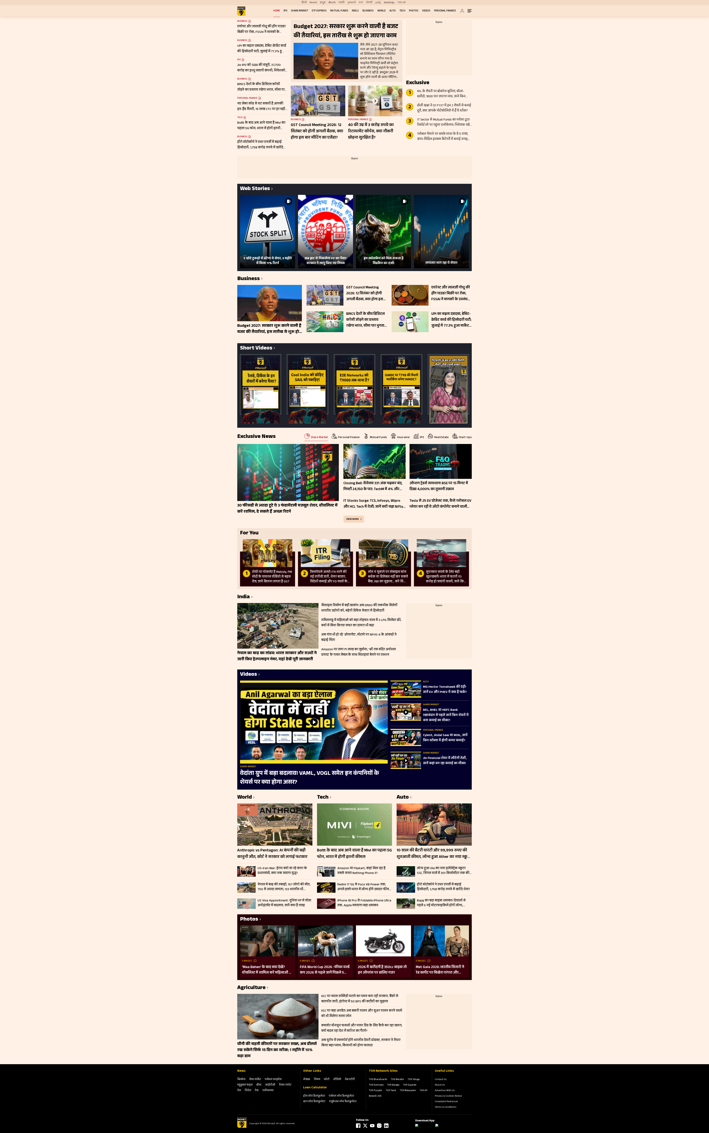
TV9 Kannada (376, 1085)
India (243, 597)
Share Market (299, 11)
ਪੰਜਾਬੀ (369, 3)
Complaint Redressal (446, 1102)
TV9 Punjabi (375, 1091)
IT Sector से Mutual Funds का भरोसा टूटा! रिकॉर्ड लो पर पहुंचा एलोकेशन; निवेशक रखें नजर (443, 122)
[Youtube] (372, 1125)
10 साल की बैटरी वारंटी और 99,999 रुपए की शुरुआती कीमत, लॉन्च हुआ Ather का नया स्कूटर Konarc (434, 854)
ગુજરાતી (351, 3)
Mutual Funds (339, 11)
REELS (355, 11)
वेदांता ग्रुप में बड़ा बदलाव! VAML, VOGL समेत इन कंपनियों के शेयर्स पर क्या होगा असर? (309, 778)
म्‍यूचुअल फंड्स (245, 1085)
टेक (257, 1090)
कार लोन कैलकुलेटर (314, 1101)
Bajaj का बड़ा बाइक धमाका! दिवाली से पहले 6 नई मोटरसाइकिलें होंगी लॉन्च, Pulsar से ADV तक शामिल (441, 903)
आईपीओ (270, 1085)
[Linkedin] (386, 1125)
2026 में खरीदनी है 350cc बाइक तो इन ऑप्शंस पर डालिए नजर (382, 970)
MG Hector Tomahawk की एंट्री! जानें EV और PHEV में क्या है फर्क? (445, 690)
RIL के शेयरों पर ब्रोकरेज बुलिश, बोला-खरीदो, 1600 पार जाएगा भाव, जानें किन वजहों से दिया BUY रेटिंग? (441, 94)
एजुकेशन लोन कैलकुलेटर (343, 1101)
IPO (285, 11)
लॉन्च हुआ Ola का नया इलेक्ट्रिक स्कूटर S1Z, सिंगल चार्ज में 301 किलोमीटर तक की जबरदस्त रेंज (443, 870)
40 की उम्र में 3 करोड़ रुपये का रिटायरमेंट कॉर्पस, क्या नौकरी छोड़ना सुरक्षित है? (371, 131)
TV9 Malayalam (408, 1091)
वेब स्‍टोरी (350, 1079)
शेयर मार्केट (255, 1079)
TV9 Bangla (393, 1085)
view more (352, 519)
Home (276, 11)
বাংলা (361, 3)
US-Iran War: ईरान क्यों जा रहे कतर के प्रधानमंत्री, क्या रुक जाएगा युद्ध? (282, 870)
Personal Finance (445, 11)
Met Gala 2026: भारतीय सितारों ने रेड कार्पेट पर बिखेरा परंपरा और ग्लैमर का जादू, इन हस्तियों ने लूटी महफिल (440, 970)
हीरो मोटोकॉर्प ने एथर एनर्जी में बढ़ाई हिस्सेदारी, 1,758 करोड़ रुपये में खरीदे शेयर (443, 887)
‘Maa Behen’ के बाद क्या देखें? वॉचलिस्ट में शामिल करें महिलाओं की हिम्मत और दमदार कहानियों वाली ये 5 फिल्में (267, 970)
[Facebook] (358, 1125)
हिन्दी (304, 3)
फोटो (327, 1079)
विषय (317, 1079)
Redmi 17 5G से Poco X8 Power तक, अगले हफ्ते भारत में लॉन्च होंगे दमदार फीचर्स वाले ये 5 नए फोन (364, 887)
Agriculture (251, 988)
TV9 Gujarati (409, 1085)
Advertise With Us (445, 1091)
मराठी (341, 3)
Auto (392, 11)
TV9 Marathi (397, 1079)
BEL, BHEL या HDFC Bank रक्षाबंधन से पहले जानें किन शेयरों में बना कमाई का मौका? (446, 715)
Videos (426, 11)
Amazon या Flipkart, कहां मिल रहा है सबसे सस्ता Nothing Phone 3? (361, 870)
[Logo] (241, 1127)
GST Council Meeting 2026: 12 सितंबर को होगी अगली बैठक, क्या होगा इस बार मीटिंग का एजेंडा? (317, 131)
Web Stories (255, 189)
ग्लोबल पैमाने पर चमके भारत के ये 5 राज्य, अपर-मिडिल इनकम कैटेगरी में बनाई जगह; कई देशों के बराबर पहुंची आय (442, 137)
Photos (413, 11)
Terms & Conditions (445, 1107)
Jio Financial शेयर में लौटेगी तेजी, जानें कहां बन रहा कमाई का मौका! (445, 761)
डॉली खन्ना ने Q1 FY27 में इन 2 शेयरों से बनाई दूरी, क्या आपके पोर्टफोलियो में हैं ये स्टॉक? (444, 108)
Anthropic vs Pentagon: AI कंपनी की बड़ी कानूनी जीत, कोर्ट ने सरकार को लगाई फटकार (272, 854)
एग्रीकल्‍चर (268, 1090)
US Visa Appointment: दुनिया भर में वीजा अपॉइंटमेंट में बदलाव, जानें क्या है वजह (284, 903)
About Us (440, 1085)
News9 (313, 3)
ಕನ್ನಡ (323, 3)
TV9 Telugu (414, 1079)
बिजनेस (241, 1079)
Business (368, 11)
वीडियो (337, 1079)
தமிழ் (378, 3)
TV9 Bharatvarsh (378, 1079)
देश (239, 1090)
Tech (402, 11)
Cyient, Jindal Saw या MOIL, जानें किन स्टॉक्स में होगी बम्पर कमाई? (445, 738)
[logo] (241, 11)
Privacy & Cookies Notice (448, 1096)
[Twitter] (365, 1125)
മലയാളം (389, 3)
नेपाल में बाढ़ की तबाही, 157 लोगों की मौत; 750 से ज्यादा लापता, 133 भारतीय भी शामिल (284, 887)
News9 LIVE (375, 1096)
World (381, 11)
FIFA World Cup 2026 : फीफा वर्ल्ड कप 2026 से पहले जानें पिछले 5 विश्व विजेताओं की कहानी (325, 970)
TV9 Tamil (391, 1091)
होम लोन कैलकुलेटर (314, 1096)
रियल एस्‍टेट (285, 1085)
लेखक (306, 1079)
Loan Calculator (315, 1088)
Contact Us (441, 1079)
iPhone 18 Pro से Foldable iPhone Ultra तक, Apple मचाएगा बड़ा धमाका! (364, 903)
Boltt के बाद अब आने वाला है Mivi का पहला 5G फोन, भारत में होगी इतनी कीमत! (354, 854)
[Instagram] (379, 1125)
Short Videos (256, 348)
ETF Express (319, 11)
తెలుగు (332, 3)
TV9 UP (423, 1091)
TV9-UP (402, 3)
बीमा (258, 1085)
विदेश (248, 1090)
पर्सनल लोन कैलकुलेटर (341, 1096)
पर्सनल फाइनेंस (273, 1079)
